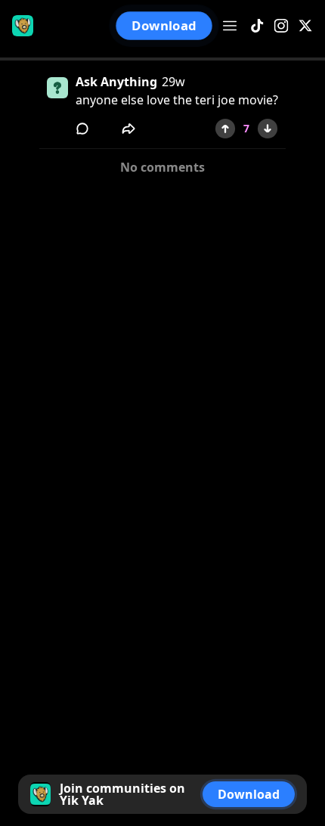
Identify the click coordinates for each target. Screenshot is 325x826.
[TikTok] (257, 26)
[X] (305, 26)
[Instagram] (281, 26)
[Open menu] (229, 25)
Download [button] (164, 26)
